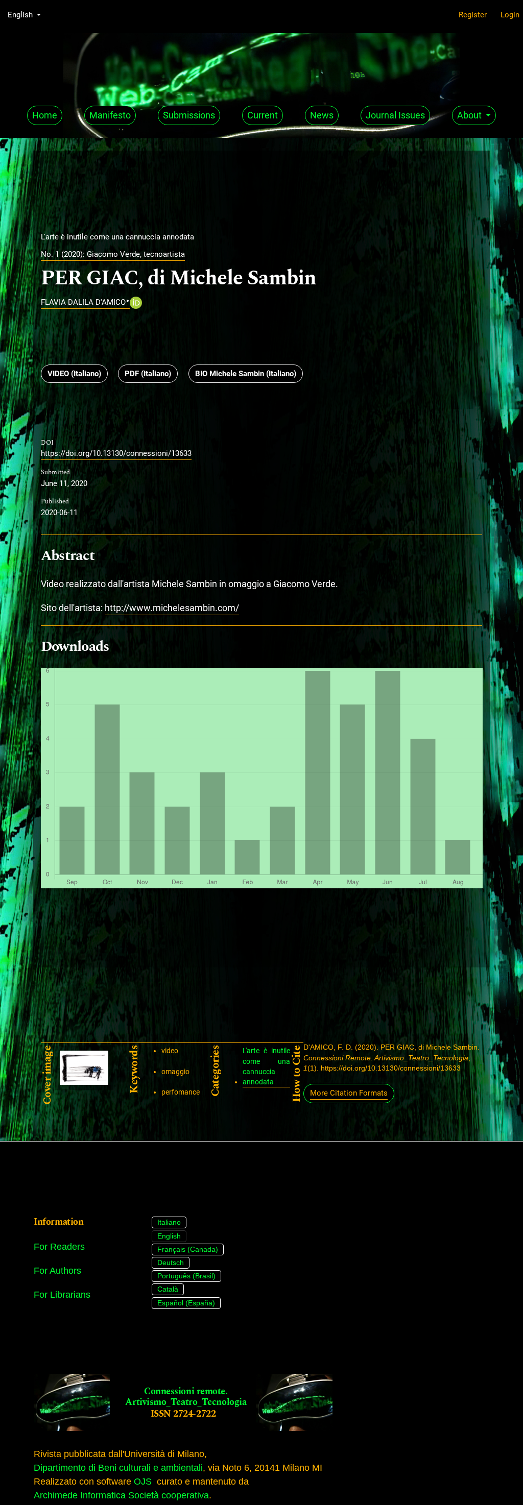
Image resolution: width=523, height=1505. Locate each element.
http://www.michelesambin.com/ (172, 607)
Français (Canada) (187, 1249)
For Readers (59, 1247)
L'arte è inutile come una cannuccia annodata (266, 1066)
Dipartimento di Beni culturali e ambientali (118, 1468)
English (169, 1236)
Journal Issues (395, 115)
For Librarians (62, 1295)
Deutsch (170, 1262)
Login (510, 14)
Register (473, 14)
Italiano (169, 1222)
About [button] (470, 115)
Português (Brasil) (186, 1276)
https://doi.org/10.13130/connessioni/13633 (116, 453)
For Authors (57, 1271)
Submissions (189, 115)
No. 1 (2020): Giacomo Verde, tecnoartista (113, 254)
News (322, 115)
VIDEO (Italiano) (74, 373)
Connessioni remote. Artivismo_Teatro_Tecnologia (185, 1397)
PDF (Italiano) (148, 373)
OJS (143, 1481)
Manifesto (110, 115)
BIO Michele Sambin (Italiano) (245, 373)
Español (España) (186, 1303)
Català (167, 1289)
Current (262, 115)
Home (44, 115)
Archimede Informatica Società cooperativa (121, 1495)
